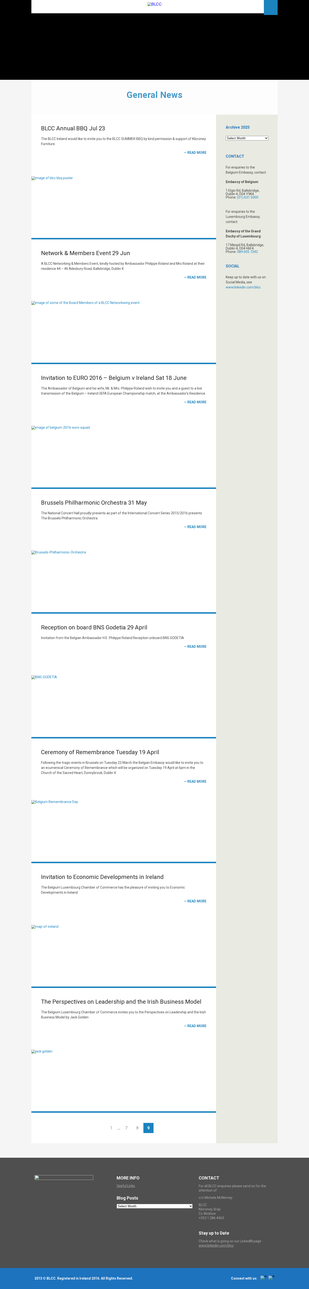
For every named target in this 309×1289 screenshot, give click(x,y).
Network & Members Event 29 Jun (85, 253)
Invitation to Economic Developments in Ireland (102, 877)
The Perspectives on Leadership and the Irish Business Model (121, 1001)
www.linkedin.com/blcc (243, 287)
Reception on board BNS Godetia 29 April (94, 627)
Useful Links (126, 1186)
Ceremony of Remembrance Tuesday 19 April (100, 752)
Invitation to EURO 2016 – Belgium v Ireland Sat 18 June (114, 378)
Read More (196, 152)
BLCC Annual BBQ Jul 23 (73, 128)
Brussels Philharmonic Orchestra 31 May (94, 502)
